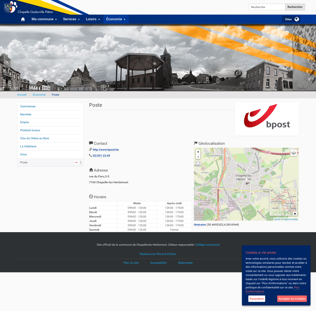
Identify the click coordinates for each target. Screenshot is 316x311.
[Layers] (293, 152)
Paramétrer (257, 298)
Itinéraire (200, 224)
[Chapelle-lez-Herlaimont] (45, 7)
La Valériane (28, 146)
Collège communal (207, 244)
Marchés (25, 114)
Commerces (27, 106)
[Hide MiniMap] (294, 213)
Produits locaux (30, 130)
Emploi (24, 122)
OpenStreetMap (291, 219)
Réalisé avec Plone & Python (158, 254)
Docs (23, 154)
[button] (57, 19)
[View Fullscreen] (198, 163)
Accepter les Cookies (292, 298)
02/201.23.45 (101, 155)
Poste (23, 162)
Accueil (22, 94)
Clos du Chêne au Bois (34, 138)
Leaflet (277, 219)
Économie (114, 19)
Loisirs (91, 19)
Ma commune (42, 19)
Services (69, 19)
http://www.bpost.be (106, 149)
